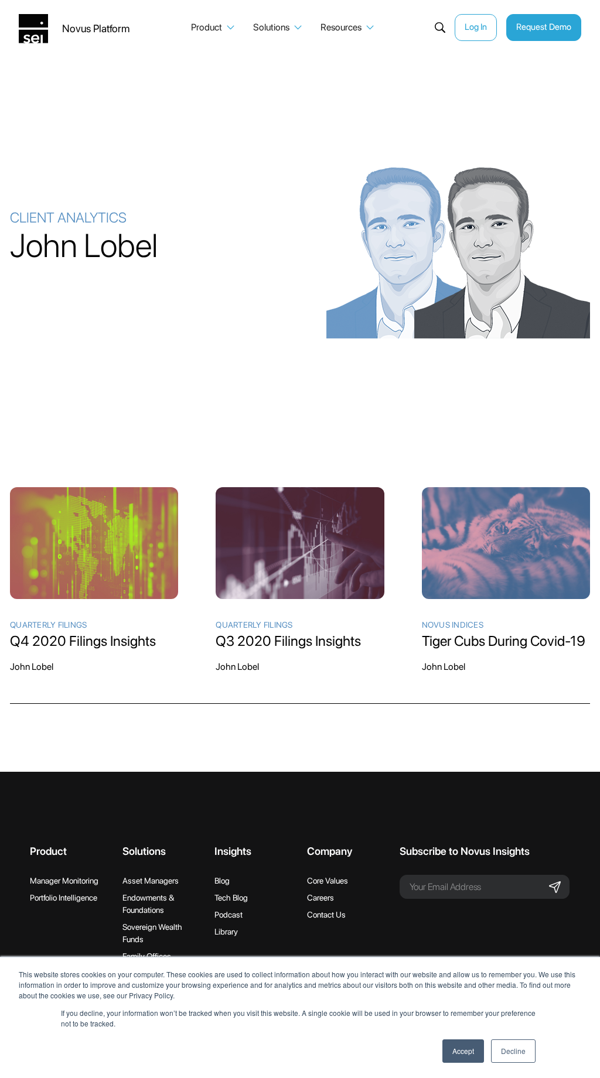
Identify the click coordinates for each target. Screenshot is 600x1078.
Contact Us (326, 914)
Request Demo (543, 27)
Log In (476, 27)
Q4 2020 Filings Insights (83, 640)
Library (226, 931)
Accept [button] (463, 1051)
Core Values (327, 880)
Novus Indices (452, 624)
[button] (212, 27)
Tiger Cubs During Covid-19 (503, 640)
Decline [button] (513, 1051)
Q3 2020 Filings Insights (288, 640)
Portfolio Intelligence (63, 897)
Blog (222, 880)
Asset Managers (150, 880)
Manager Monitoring (64, 880)
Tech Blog (231, 897)
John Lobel (31, 666)
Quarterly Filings (48, 624)
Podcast (228, 914)
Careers (320, 897)
